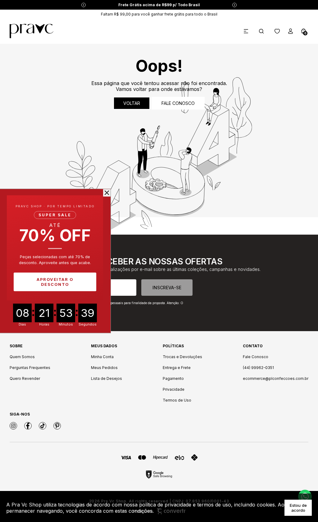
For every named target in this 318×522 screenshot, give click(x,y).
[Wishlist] (277, 31)
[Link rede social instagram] (13, 426)
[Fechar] (107, 192)
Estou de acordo (298, 508)
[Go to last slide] (83, 5)
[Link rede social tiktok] (42, 426)
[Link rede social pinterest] (57, 426)
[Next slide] (234, 5)
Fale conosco (178, 103)
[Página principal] (31, 31)
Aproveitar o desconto (55, 282)
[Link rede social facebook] (28, 426)
